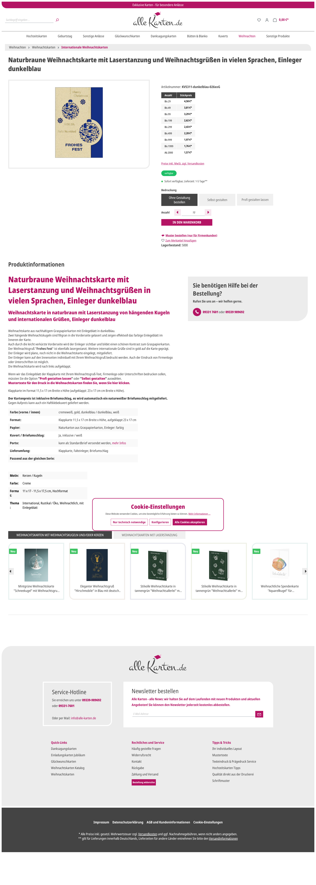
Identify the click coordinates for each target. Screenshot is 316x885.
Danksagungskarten (64, 748)
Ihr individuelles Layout (227, 748)
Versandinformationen (223, 838)
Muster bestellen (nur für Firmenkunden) (191, 235)
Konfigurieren (160, 522)
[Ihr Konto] (267, 19)
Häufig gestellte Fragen (146, 748)
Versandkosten (147, 834)
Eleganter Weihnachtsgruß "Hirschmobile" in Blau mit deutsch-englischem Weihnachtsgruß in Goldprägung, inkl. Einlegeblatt (97, 589)
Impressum (101, 822)
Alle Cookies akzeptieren (190, 522)
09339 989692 (234, 312)
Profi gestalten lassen (255, 199)
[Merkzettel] (259, 19)
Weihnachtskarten (62, 774)
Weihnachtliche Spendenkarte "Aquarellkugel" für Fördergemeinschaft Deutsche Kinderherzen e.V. (280, 589)
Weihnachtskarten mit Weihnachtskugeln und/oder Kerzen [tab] (60, 535)
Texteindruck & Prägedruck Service (234, 761)
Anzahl (165, 212)
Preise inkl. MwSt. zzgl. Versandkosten (182, 163)
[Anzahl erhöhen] (208, 212)
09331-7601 (66, 706)
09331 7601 (210, 312)
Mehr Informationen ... (199, 513)
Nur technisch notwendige (129, 522)
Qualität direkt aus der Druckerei (233, 774)
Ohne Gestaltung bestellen (179, 199)
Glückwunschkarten (63, 761)
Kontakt (137, 761)
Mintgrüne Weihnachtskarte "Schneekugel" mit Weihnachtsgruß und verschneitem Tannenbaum (36, 589)
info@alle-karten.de (83, 718)
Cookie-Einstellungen (208, 822)
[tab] (36, 264)
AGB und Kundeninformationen (168, 822)
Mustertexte (220, 755)
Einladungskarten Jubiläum (68, 755)
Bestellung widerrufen (144, 782)
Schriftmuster (221, 780)
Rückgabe (138, 768)
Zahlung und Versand (145, 774)
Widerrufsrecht (141, 755)
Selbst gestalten (217, 200)
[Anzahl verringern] (177, 212)
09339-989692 (91, 700)
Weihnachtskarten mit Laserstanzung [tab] (149, 535)
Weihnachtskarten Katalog (67, 768)
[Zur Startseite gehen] (158, 19)
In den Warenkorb (187, 222)
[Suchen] (57, 20)
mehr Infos (119, 443)
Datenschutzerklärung (127, 822)
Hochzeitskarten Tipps (226, 768)
